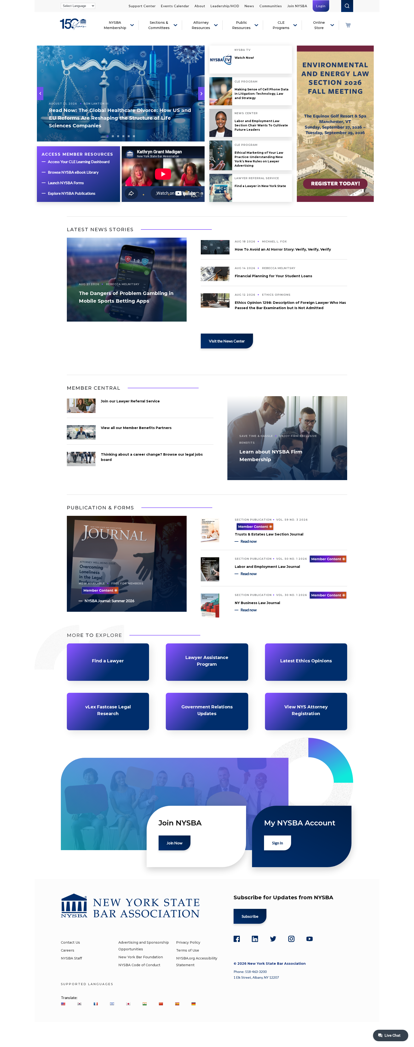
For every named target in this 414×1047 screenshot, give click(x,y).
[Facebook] (237, 939)
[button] (201, 93)
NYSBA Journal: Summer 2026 (109, 600)
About (200, 6)
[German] (193, 1004)
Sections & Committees (159, 25)
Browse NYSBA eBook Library (73, 172)
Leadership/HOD (225, 6)
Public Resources (241, 25)
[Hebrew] (112, 1004)
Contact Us (70, 942)
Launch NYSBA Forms (66, 182)
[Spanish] (177, 1004)
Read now (249, 541)
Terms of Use (187, 950)
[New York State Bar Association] (74, 27)
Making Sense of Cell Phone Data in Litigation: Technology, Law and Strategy (261, 94)
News (249, 6)
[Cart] (347, 25)
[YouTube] (309, 939)
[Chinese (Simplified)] (161, 1004)
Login (321, 6)
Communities (270, 6)
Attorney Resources (201, 25)
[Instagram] (291, 939)
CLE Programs (281, 25)
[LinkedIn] (255, 939)
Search (347, 6)
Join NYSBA (297, 6)
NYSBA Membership (115, 25)
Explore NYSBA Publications (71, 193)
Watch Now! (244, 57)
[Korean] (79, 1004)
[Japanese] (128, 1004)
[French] (95, 1004)
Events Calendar (175, 6)
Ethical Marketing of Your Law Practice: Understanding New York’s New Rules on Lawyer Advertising (259, 159)
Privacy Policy (188, 942)
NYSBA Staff (71, 958)
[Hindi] (144, 1004)
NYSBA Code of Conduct (139, 965)
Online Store (319, 25)
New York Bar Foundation (140, 957)
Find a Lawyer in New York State (260, 186)
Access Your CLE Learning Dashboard (78, 161)
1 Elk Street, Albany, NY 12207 (256, 977)
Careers (67, 950)
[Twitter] (273, 939)
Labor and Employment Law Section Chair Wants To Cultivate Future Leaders (261, 125)
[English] (63, 1004)
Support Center (142, 6)
